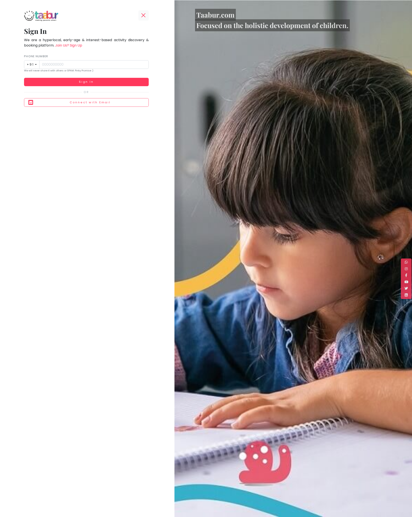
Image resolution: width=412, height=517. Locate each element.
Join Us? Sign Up (68, 45)
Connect (90, 102)
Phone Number (36, 56)
